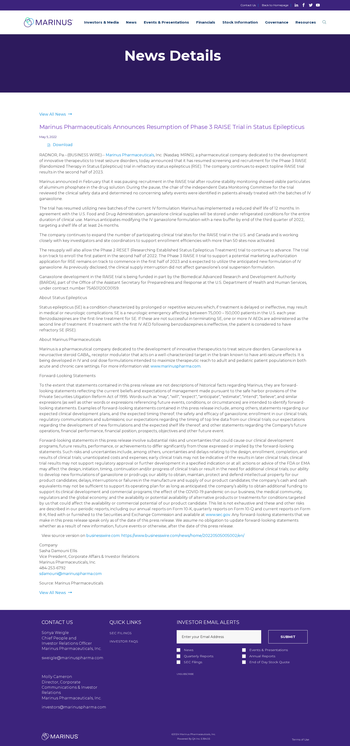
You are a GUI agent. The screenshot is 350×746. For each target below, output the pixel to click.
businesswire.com (103, 535)
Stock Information (240, 22)
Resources (305, 22)
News (131, 22)
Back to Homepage (275, 5)
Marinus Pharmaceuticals (130, 155)
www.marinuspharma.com (175, 366)
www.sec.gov (218, 514)
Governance (276, 22)
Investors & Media (101, 22)
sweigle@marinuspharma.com (72, 658)
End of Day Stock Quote (269, 662)
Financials (205, 22)
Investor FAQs (124, 641)
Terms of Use (300, 739)
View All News (52, 114)
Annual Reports (262, 656)
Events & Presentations (166, 22)
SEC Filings (121, 633)
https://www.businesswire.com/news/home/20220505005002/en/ (182, 535)
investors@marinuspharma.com (74, 707)
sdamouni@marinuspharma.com (70, 573)
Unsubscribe (185, 674)
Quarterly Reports (198, 656)
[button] (324, 22)
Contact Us (248, 5)
